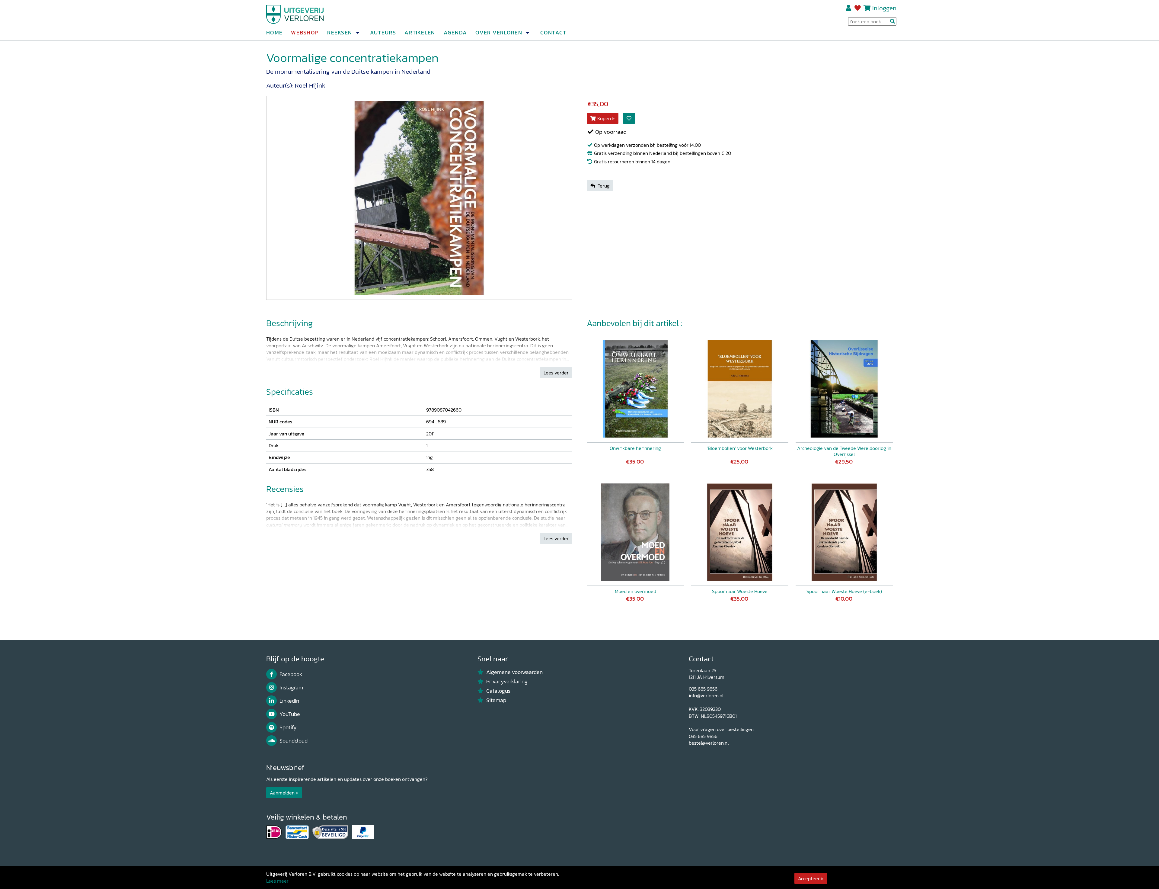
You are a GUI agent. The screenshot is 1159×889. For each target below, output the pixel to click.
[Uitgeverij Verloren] (295, 13)
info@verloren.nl (706, 695)
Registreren (849, 8)
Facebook (290, 674)
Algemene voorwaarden (514, 672)
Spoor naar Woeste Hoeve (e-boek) (844, 591)
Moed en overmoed (635, 591)
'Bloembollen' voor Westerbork (740, 448)
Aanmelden (282, 792)
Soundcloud (293, 741)
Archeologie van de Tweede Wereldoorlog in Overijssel (844, 451)
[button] (357, 33)
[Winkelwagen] (867, 8)
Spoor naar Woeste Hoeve (740, 591)
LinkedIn (289, 701)
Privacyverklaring (507, 681)
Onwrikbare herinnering (635, 448)
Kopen (604, 118)
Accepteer (809, 878)
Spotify (288, 727)
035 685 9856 (703, 688)
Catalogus (498, 691)
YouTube (289, 714)
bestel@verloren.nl (709, 742)
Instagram (291, 688)
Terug (604, 185)
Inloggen (884, 8)
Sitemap (496, 700)
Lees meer (277, 880)
